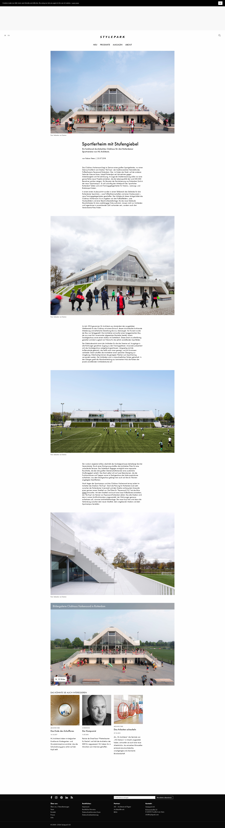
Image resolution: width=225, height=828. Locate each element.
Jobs (52, 817)
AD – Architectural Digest (122, 807)
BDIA (115, 812)
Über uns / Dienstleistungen (60, 807)
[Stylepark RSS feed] (71, 797)
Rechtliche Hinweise (89, 809)
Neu (95, 44)
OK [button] (220, 3)
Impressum (85, 807)
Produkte (105, 44)
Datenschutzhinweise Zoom (91, 812)
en (9, 35)
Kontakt (53, 812)
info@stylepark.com (152, 814)
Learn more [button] (75, 3)
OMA (84, 492)
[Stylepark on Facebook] (51, 797)
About (128, 44)
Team (52, 809)
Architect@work (119, 809)
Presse (53, 815)
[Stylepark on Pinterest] (61, 797)
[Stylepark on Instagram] (56, 797)
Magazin (117, 44)
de (5, 35)
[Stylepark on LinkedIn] (66, 797)
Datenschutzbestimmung (90, 815)
